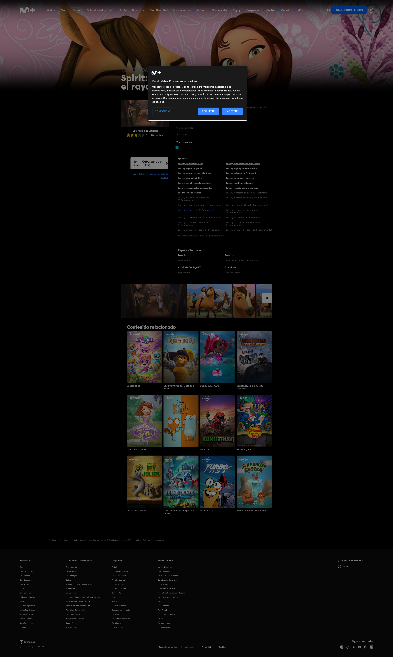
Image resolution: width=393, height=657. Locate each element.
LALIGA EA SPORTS (119, 576)
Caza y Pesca (71, 623)
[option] (156, 301)
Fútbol (76, 10)
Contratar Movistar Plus (167, 588)
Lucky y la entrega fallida (190, 178)
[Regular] (136, 135)
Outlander (70, 580)
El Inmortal (70, 588)
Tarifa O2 (161, 619)
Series (51, 10)
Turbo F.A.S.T (206, 510)
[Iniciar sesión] (370, 10)
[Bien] (139, 135)
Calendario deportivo (100, 10)
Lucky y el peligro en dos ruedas (241, 168)
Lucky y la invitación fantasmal (241, 173)
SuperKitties (133, 386)
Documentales (182, 10)
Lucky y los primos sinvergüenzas (242, 188)
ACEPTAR (232, 111)
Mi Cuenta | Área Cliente (168, 576)
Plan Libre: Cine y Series (168, 597)
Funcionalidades (164, 571)
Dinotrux (204, 449)
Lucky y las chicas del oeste (239, 183)
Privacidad (206, 647)
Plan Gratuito (158, 10)
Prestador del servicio (168, 647)
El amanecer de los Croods (251, 510)
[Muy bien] (143, 135)
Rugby (236, 10)
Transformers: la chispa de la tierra (179, 512)
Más (300, 10)
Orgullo (23, 627)
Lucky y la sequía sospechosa (240, 178)
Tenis (123, 10)
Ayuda (345, 567)
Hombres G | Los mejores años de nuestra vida (85, 597)
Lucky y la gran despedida (190, 168)
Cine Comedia (25, 580)
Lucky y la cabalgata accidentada (194, 173)
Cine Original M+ (26, 571)
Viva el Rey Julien (136, 510)
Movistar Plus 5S (72, 627)
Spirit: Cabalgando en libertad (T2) (148, 163)
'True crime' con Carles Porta (78, 606)
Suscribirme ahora (349, 10)
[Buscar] (328, 10)
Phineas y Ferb (244, 449)
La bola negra (71, 571)
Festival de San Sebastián (76, 610)
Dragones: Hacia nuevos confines (250, 387)
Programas (253, 10)
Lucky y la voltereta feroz (190, 163)
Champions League (120, 571)
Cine (63, 10)
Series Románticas (27, 610)
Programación (118, 627)
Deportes (138, 10)
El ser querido (71, 567)
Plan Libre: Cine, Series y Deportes (172, 593)
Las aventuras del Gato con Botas (178, 387)
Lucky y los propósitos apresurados (195, 188)
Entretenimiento (26, 623)
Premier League (118, 580)
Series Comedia (26, 614)
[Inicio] (27, 10)
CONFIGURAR (163, 111)
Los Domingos (71, 576)
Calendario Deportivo (121, 619)
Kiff (165, 449)
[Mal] (132, 135)
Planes (160, 601)
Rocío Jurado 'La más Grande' (78, 601)
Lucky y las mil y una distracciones (194, 183)
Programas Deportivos (75, 619)
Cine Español (25, 576)
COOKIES (222, 647)
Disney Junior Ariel (210, 386)
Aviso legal (189, 647)
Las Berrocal (71, 593)
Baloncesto (219, 10)
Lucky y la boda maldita (189, 192)
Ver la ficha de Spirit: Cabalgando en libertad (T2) (202, 235)
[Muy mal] (128, 135)
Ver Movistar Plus (165, 567)
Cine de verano (26, 593)
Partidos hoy (117, 623)
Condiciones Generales (167, 580)
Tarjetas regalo (164, 623)
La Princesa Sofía (136, 449)
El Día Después (118, 584)
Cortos (270, 10)
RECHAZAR (208, 111)
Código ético (163, 584)
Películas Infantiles (27, 597)
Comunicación (164, 627)
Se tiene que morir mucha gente (79, 584)
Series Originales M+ (28, 606)
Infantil (201, 10)
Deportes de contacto (121, 610)
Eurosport (116, 614)
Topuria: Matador (119, 606)
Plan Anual (162, 610)
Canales (286, 10)
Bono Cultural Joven (166, 614)
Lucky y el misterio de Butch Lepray (243, 163)
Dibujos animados (73, 614)
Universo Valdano (119, 588)
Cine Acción (24, 584)
